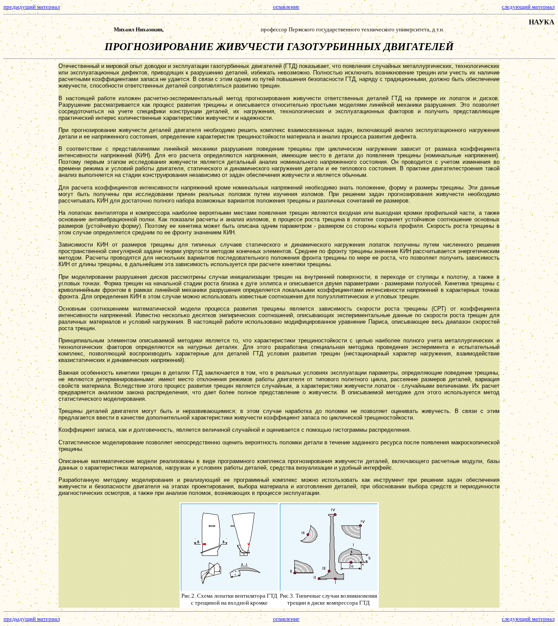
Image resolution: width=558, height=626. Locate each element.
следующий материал (528, 6)
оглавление (286, 6)
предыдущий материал (31, 6)
